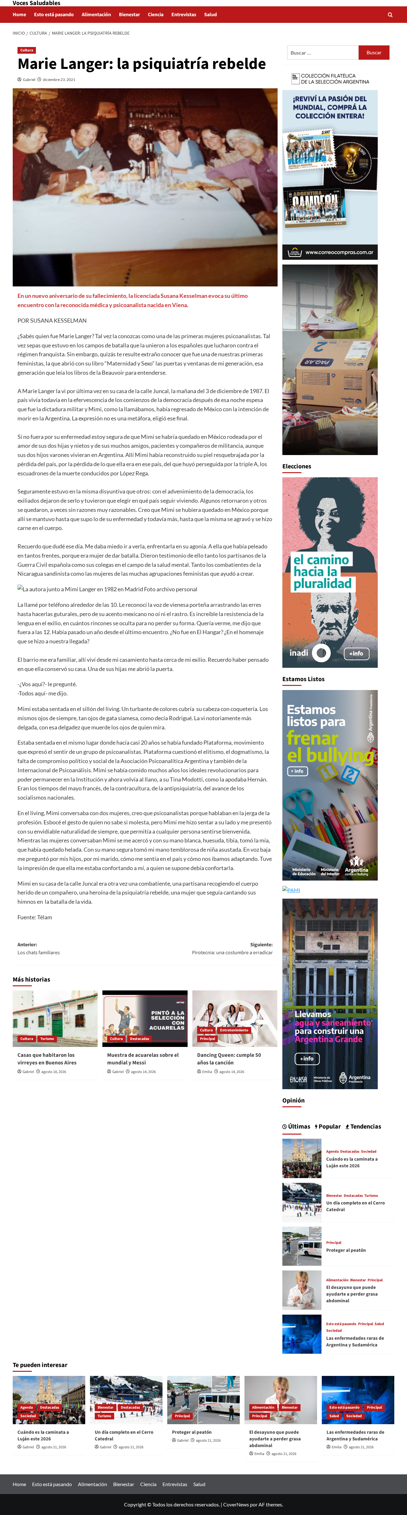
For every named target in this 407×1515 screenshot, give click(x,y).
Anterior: (38, 948)
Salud (210, 14)
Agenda (332, 1151)
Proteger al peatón (346, 1250)
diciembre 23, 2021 (59, 79)
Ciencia (155, 14)
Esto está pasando (54, 14)
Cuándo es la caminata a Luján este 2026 (352, 1162)
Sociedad (368, 1151)
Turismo (47, 1039)
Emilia (207, 1072)
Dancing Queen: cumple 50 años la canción (229, 1059)
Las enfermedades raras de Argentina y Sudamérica (355, 1341)
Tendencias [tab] (365, 1126)
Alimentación (96, 14)
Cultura (26, 50)
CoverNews (236, 1504)
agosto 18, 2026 (53, 1072)
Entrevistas (183, 14)
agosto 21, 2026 (53, 1447)
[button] (390, 14)
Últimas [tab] (298, 1126)
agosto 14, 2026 (143, 1072)
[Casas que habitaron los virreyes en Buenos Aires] (55, 1018)
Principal (207, 1039)
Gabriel (29, 79)
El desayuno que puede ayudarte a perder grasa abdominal (352, 1294)
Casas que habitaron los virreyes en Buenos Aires (47, 1059)
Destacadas (139, 1039)
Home (19, 14)
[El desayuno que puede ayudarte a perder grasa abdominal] (301, 1289)
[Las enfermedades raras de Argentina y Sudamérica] (301, 1334)
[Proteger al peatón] (301, 1246)
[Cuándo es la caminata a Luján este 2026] (301, 1158)
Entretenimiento (234, 1030)
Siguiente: (232, 948)
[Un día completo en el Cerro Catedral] (301, 1201)
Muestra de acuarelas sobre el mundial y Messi (143, 1059)
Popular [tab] (329, 1126)
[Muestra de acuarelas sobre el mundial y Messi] (144, 1018)
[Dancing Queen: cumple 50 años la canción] (234, 1018)
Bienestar (129, 14)
